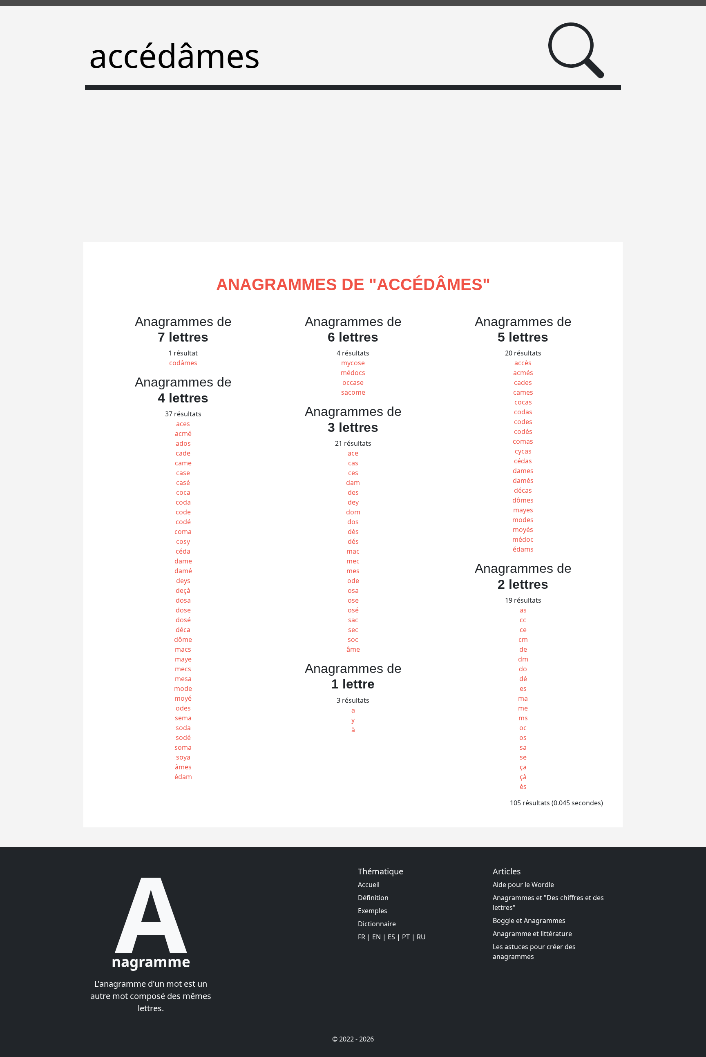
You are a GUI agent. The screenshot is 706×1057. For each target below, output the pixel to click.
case (183, 472)
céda (183, 551)
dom (353, 511)
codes (523, 421)
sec (353, 629)
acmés (523, 372)
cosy (183, 541)
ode (353, 580)
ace (353, 453)
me (523, 708)
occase (353, 382)
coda (183, 502)
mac (353, 551)
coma (183, 531)
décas (523, 490)
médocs (353, 372)
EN (376, 936)
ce (523, 629)
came (183, 462)
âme (353, 649)
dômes (523, 500)
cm (523, 639)
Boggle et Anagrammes (529, 920)
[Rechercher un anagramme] (576, 50)
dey (353, 502)
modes (523, 519)
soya (183, 757)
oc (523, 727)
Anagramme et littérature (532, 933)
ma (523, 698)
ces (353, 472)
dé (523, 678)
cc (523, 619)
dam (353, 482)
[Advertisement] (353, 161)
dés (353, 541)
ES (391, 936)
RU (421, 936)
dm (523, 659)
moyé (183, 698)
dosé (183, 619)
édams (523, 549)
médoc (523, 539)
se (523, 757)
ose (353, 600)
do (523, 668)
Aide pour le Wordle (523, 884)
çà (523, 776)
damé (183, 570)
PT (406, 936)
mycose (353, 362)
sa (523, 747)
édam (183, 776)
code (183, 511)
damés (523, 480)
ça (523, 766)
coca (183, 492)
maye (183, 659)
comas (523, 441)
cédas (523, 460)
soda (183, 727)
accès (523, 362)
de (523, 649)
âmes (183, 766)
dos (353, 521)
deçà (183, 590)
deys (183, 580)
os (523, 737)
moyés (523, 529)
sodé (183, 737)
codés (523, 431)
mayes (523, 509)
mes (353, 570)
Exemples (372, 910)
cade (183, 453)
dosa (183, 600)
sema (183, 717)
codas (523, 411)
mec (353, 560)
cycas (523, 451)
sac (353, 619)
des (353, 492)
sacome (353, 392)
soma (183, 747)
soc (353, 639)
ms (523, 717)
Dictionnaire (377, 923)
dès (353, 531)
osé (353, 610)
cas (353, 462)
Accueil (369, 884)
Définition (373, 897)
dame (183, 560)
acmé (183, 433)
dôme (183, 639)
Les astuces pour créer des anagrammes (534, 951)
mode (183, 688)
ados (183, 443)
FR (361, 936)
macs (183, 649)
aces (183, 423)
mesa (183, 678)
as (523, 610)
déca (183, 629)
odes (183, 708)
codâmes (183, 362)
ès (523, 786)
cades (523, 382)
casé (183, 482)
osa (353, 590)
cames (523, 392)
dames (523, 470)
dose (183, 610)
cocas (523, 402)
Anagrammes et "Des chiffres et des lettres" (548, 902)
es (523, 688)
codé (183, 521)
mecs (183, 668)
